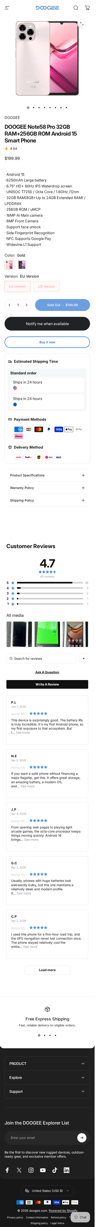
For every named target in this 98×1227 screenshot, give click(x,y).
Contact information (37, 1217)
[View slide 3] (50, 1035)
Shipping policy (39, 1223)
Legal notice (57, 1223)
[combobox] (83, 658)
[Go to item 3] (39, 107)
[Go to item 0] (28, 107)
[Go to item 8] (66, 107)
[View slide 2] (44, 1035)
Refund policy (58, 1217)
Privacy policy (15, 1217)
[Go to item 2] (33, 107)
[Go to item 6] (55, 107)
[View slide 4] (55, 1035)
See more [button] (22, 732)
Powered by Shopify (63, 1210)
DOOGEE (12, 117)
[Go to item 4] (44, 107)
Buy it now (47, 342)
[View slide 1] (39, 1035)
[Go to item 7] (61, 107)
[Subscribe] (81, 1137)
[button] (44, 583)
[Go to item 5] (50, 107)
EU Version (17, 286)
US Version (46, 286)
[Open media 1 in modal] (81, 23)
